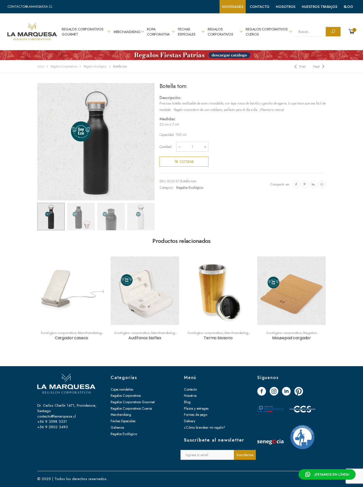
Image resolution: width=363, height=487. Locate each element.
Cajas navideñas (122, 389)
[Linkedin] (313, 184)
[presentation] (36, 141)
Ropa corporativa (158, 32)
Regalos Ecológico (95, 66)
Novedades (232, 6)
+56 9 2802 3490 (52, 427)
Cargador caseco (71, 338)
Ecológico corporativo (58, 333)
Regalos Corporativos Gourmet (82, 32)
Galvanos (117, 427)
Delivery (189, 421)
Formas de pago (195, 414)
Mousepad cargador (291, 338)
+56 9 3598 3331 (52, 421)
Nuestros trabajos (319, 6)
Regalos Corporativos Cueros (266, 32)
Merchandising (127, 31)
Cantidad (165, 146)
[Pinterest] (304, 184)
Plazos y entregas (196, 408)
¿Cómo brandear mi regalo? (204, 427)
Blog (348, 6)
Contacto (259, 6)
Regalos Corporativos (220, 32)
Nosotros (285, 6)
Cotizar (187, 161)
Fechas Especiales (187, 32)
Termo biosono (218, 338)
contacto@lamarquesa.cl (30, 6)
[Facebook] (296, 184)
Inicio (40, 66)
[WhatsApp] (322, 184)
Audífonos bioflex (144, 338)
